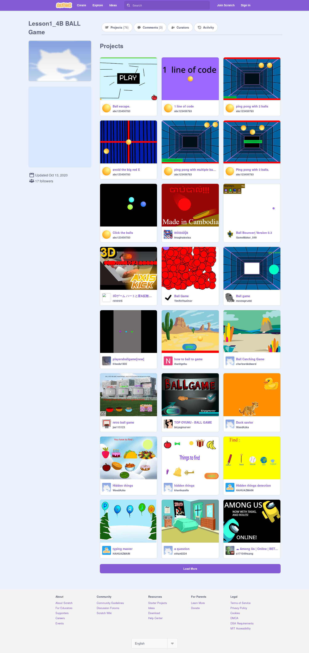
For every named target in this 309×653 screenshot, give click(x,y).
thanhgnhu (180, 364)
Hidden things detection (253, 485)
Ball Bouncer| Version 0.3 (254, 232)
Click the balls (123, 232)
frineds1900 (120, 364)
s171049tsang (244, 553)
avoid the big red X (126, 169)
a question (182, 549)
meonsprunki (244, 301)
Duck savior (244, 422)
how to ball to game (188, 359)
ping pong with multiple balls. (195, 169)
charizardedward (246, 364)
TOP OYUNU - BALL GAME (193, 422)
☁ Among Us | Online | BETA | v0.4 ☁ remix (257, 549)
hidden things (184, 485)
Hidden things (123, 485)
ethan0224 (180, 553)
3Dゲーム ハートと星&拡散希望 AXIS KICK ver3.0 (133, 296)
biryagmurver (182, 427)
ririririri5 (118, 301)
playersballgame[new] (128, 359)
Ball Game (181, 296)
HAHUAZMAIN (245, 490)
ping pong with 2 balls (252, 106)
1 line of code (184, 106)
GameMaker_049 (246, 237)
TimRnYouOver (183, 301)
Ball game (243, 296)
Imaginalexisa (182, 237)
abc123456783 (121, 111)
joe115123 (119, 427)
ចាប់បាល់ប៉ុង (181, 232)
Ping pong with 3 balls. (252, 169)
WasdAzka (242, 427)
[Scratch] (64, 5)
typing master (122, 549)
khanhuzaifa (181, 490)
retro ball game (123, 422)
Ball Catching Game (250, 359)
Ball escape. (121, 106)
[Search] (128, 5)
